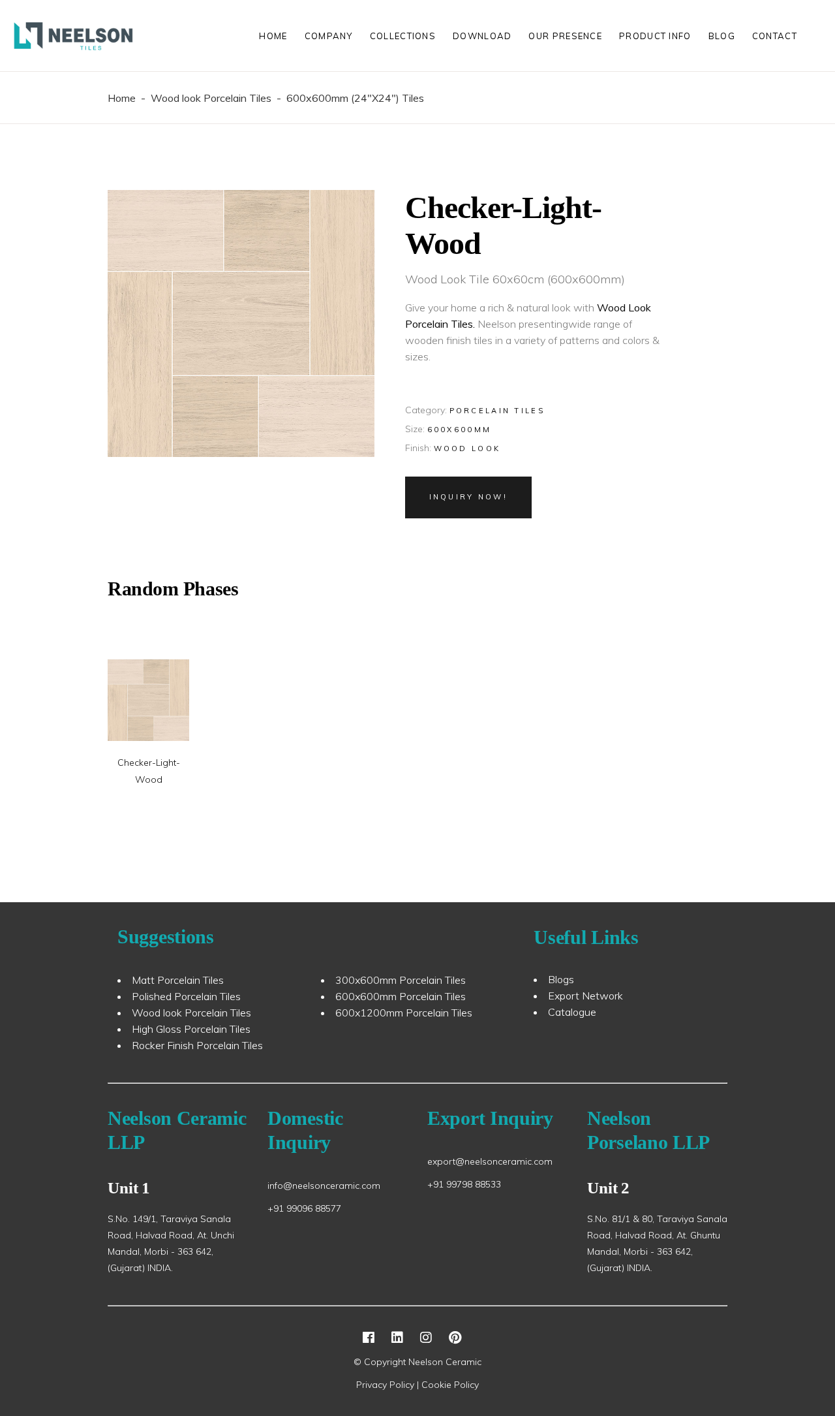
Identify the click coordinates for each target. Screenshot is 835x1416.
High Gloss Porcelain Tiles (191, 1028)
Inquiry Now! (468, 496)
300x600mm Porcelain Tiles (400, 979)
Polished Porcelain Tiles (186, 996)
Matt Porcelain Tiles (178, 979)
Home (122, 97)
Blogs (561, 979)
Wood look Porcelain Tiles (211, 97)
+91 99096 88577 (304, 1208)
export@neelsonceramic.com (490, 1161)
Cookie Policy (450, 1385)
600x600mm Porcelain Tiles (400, 996)
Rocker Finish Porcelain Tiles (197, 1045)
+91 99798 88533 (464, 1184)
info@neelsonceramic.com (323, 1185)
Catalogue (572, 1011)
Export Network (585, 995)
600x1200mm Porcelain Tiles (403, 1012)
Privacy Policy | (388, 1385)
